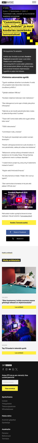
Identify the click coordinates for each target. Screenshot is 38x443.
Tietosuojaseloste (8, 406)
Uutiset (5, 401)
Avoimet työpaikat (9, 420)
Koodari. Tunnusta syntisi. (19, 222)
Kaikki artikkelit (7, 253)
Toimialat (5, 438)
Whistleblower (7, 409)
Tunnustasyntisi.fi (26, 216)
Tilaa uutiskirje (10, 388)
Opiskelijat (6, 422)
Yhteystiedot (7, 403)
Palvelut (5, 433)
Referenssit (6, 436)
